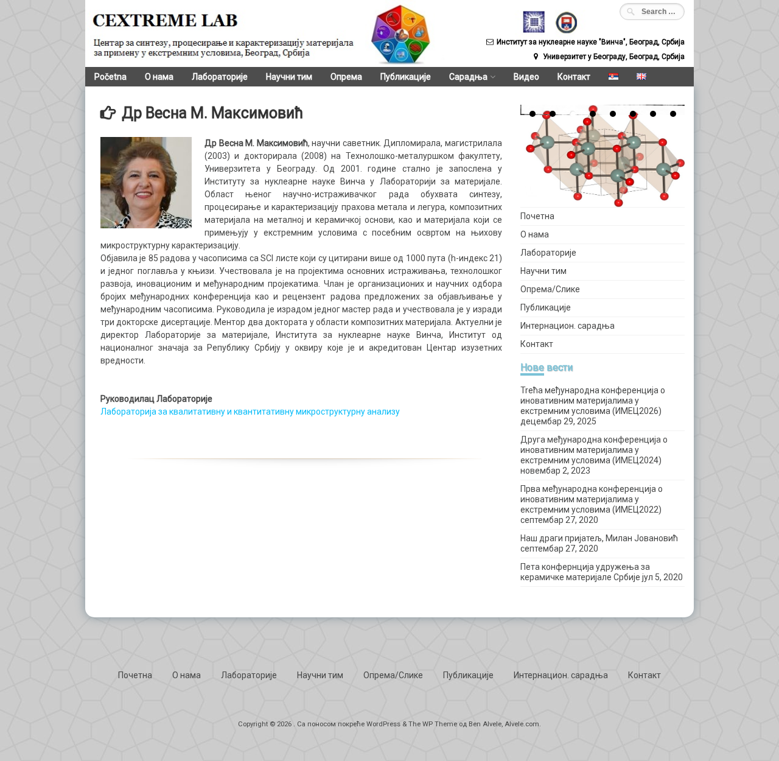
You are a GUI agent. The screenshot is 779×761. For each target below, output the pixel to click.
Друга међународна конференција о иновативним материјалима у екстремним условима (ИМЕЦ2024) (594, 450)
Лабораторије (220, 77)
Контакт (573, 77)
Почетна (537, 216)
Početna (110, 77)
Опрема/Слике (550, 289)
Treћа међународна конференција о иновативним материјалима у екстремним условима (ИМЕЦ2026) (592, 400)
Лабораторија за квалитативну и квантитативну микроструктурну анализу (250, 411)
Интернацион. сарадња (567, 326)
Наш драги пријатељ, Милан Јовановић (599, 538)
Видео (526, 77)
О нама (159, 77)
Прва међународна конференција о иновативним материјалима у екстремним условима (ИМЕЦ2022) (591, 499)
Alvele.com (522, 724)
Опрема (346, 77)
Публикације (405, 77)
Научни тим (289, 77)
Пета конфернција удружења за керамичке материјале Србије (585, 572)
